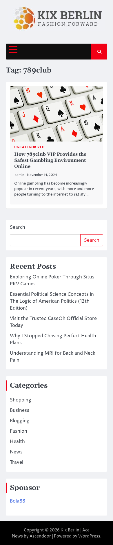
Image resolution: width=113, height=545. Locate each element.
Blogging (20, 421)
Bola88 (17, 501)
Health (17, 441)
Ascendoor (40, 536)
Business (19, 410)
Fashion (18, 431)
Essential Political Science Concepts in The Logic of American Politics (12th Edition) (52, 301)
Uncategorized (29, 147)
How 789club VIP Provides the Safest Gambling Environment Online (50, 160)
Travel (16, 462)
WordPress (89, 536)
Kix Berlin (70, 530)
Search (17, 227)
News (16, 452)
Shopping (20, 400)
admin (19, 175)
